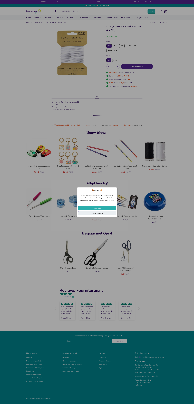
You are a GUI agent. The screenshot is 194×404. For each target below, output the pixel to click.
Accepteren (97, 208)
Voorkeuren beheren (97, 213)
